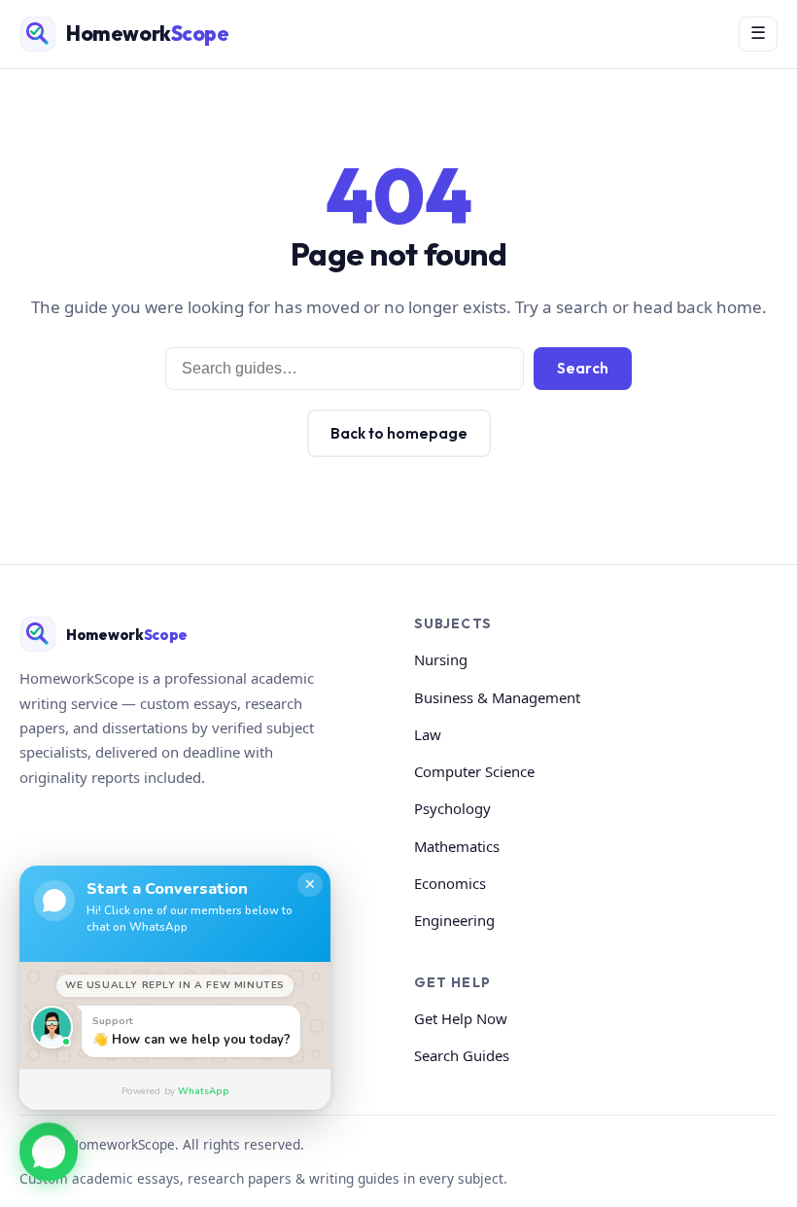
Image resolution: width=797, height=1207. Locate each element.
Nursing (441, 659)
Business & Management (497, 697)
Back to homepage (399, 433)
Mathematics (457, 846)
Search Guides (461, 1055)
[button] (48, 1150)
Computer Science (474, 771)
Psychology (452, 808)
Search (582, 368)
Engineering (454, 920)
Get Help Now (460, 1018)
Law (427, 734)
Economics (450, 883)
